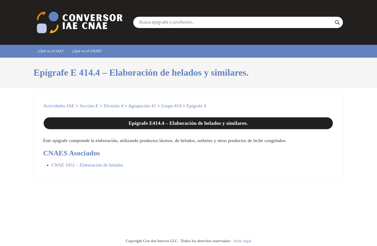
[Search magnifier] (337, 22)
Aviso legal (242, 241)
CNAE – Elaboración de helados (87, 165)
